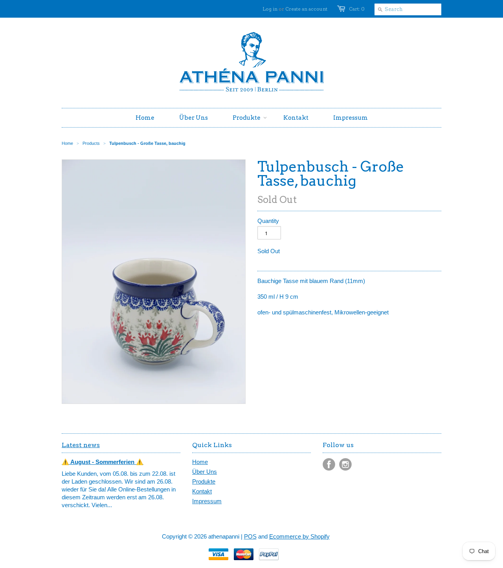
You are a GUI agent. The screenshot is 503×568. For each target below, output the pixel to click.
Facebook (329, 464)
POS (250, 536)
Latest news (81, 445)
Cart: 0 (357, 9)
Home (200, 461)
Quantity (268, 220)
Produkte (203, 481)
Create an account (306, 9)
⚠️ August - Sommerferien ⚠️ (102, 461)
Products (91, 143)
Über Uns (204, 471)
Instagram (345, 464)
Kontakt (202, 491)
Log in (270, 9)
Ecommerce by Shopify (299, 536)
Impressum (207, 501)
